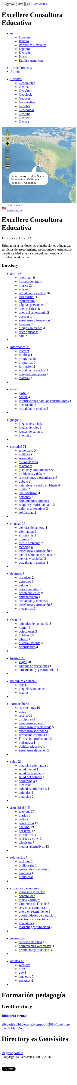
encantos (25, 980)
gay (21, 972)
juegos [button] (16, 420)
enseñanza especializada (35, 727)
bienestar (25, 785)
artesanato (25, 277)
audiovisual (26, 297)
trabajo (23, 481)
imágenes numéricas (32, 374)
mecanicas (26, 608)
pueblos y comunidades (34, 470)
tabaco (23, 639)
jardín (23, 393)
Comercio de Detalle (33, 904)
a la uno (24, 827)
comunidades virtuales (34, 501)
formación (26, 366)
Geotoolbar (26, 110)
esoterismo (26, 450)
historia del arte (29, 281)
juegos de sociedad (31, 424)
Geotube (24, 114)
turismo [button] (17, 658)
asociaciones (27, 707)
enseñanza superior (31, 723)
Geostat (24, 121)
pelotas (23, 585)
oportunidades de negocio (36, 915)
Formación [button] (19, 704)
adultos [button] (17, 961)
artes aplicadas (28, 332)
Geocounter (27, 83)
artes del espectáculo (32, 312)
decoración (26, 405)
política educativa (30, 746)
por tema (25, 831)
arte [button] (15, 274)
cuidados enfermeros (33, 788)
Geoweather (27, 102)
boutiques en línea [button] (23, 681)
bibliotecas (26, 877)
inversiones (26, 923)
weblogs (24, 811)
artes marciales (28, 589)
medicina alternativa (32, 765)
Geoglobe (25, 90)
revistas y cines (29, 838)
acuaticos (25, 577)
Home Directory (21, 68)
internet (24, 351)
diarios (23, 815)
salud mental (27, 769)
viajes (23, 662)
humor (23, 627)
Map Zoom (18, 1028)
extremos (25, 581)
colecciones (26, 631)
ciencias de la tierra (31, 527)
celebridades (27, 647)
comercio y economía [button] (26, 888)
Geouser (24, 98)
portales (24, 316)
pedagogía (26, 742)
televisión (25, 842)
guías (22, 711)
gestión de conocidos (33, 869)
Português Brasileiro (32, 45)
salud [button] (16, 761)
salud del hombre (30, 777)
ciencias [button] (17, 523)
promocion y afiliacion (34, 950)
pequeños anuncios (31, 689)
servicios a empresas (32, 907)
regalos (23, 692)
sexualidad (26, 458)
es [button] (11, 33)
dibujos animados (30, 328)
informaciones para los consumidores (44, 401)
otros (22, 969)
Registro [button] (16, 79)
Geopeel (24, 118)
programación (28, 358)
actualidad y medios (32, 293)
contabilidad (27, 896)
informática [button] (20, 347)
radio (22, 819)
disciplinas (26, 719)
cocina (23, 397)
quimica (24, 539)
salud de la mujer (30, 773)
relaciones (25, 466)
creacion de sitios (30, 942)
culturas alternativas (32, 508)
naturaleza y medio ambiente (38, 485)
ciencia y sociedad (31, 558)
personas (25, 497)
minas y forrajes (29, 900)
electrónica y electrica (33, 919)
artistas (23, 289)
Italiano (24, 41)
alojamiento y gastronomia (36, 670)
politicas (24, 454)
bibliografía (26, 865)
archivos (24, 861)
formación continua (32, 735)
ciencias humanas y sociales (37, 555)
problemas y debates (32, 473)
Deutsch (24, 53)
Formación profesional (34, 738)
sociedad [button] (18, 446)
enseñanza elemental (32, 750)
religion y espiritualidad (34, 505)
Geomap (24, 87)
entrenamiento (28, 597)
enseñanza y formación (34, 320)
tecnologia (26, 547)
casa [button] (15, 389)
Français (24, 37)
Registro (8, 4)
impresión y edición (32, 892)
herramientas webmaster (35, 946)
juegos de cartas (29, 431)
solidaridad (26, 512)
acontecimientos (29, 593)
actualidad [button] (20, 807)
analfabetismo (28, 493)
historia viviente (29, 643)
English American (31, 60)
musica (23, 285)
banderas (25, 873)
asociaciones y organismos (37, 477)
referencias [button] (18, 857)
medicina (25, 796)
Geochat (24, 106)
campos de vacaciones (34, 666)
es (28, 4)
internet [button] (17, 938)
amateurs (25, 976)
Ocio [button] (15, 620)
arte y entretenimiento (33, 911)
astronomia (26, 535)
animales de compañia (34, 623)
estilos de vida (28, 462)
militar (23, 489)
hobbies (24, 635)
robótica (24, 355)
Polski (23, 56)
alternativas (26, 531)
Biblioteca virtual (14, 1016)
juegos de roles (29, 427)
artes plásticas (28, 308)
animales (25, 792)
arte (21, 685)
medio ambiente (29, 543)
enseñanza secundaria (33, 731)
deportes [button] (18, 573)
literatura (25, 324)
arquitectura (27, 301)
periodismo (26, 823)
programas (26, 362)
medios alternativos (32, 846)
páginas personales (31, 305)
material (24, 378)
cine (21, 336)
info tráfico (26, 835)
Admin (15, 71)
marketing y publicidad (34, 927)
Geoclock (25, 94)
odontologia (27, 781)
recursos (24, 715)
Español (24, 49)
